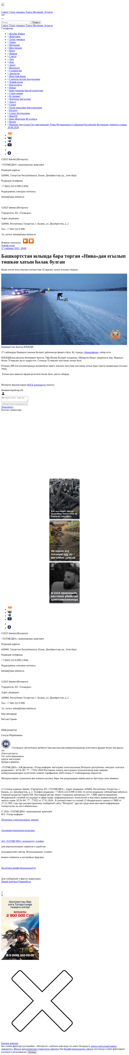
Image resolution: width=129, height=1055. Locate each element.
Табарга (36, 22)
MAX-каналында (36, 384)
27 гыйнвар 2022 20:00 (13, 248)
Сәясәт (5, 12)
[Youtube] (10, 145)
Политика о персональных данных (20, 819)
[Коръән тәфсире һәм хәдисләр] (10, 135)
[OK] (9, 149)
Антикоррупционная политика (18, 830)
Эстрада (48, 12)
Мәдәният (38, 12)
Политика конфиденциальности (18, 868)
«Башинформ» (91, 352)
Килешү (32, 1052)
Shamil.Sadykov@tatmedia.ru (16, 881)
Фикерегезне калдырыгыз (15, 404)
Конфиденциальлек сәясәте (78, 1049)
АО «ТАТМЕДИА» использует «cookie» (22, 841)
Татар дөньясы (17, 12)
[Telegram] (9, 141)
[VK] (10, 138)
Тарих (29, 12)
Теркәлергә (7, 407)
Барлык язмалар (9, 1043)
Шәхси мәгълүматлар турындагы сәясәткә (36, 1049)
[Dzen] (9, 154)
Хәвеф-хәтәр (8, 245)
